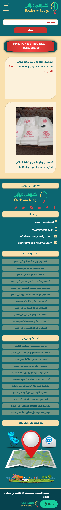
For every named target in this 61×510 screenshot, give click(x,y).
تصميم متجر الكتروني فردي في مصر (30, 281)
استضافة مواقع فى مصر (30, 274)
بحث (30, 30)
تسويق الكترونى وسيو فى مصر (30, 366)
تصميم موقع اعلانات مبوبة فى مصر (30, 294)
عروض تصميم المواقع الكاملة (30, 346)
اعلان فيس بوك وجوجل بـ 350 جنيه (30, 372)
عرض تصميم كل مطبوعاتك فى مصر (30, 412)
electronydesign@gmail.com (34, 243)
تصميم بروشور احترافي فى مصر (30, 399)
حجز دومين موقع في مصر (30, 268)
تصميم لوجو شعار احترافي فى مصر (31, 379)
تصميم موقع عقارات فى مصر (30, 301)
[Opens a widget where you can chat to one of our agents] (49, 504)
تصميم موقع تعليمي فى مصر (30, 328)
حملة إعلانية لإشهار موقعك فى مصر (30, 352)
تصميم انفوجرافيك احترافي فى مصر (30, 406)
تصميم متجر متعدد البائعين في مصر (30, 288)
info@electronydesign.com (36, 236)
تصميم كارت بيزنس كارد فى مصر (30, 392)
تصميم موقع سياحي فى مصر (30, 314)
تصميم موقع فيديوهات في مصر (30, 321)
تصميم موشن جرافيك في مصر (30, 359)
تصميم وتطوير (47, 504)
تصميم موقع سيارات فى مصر (30, 308)
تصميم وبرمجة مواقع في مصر (30, 261)
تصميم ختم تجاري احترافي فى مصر (30, 386)
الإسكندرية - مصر (44, 222)
